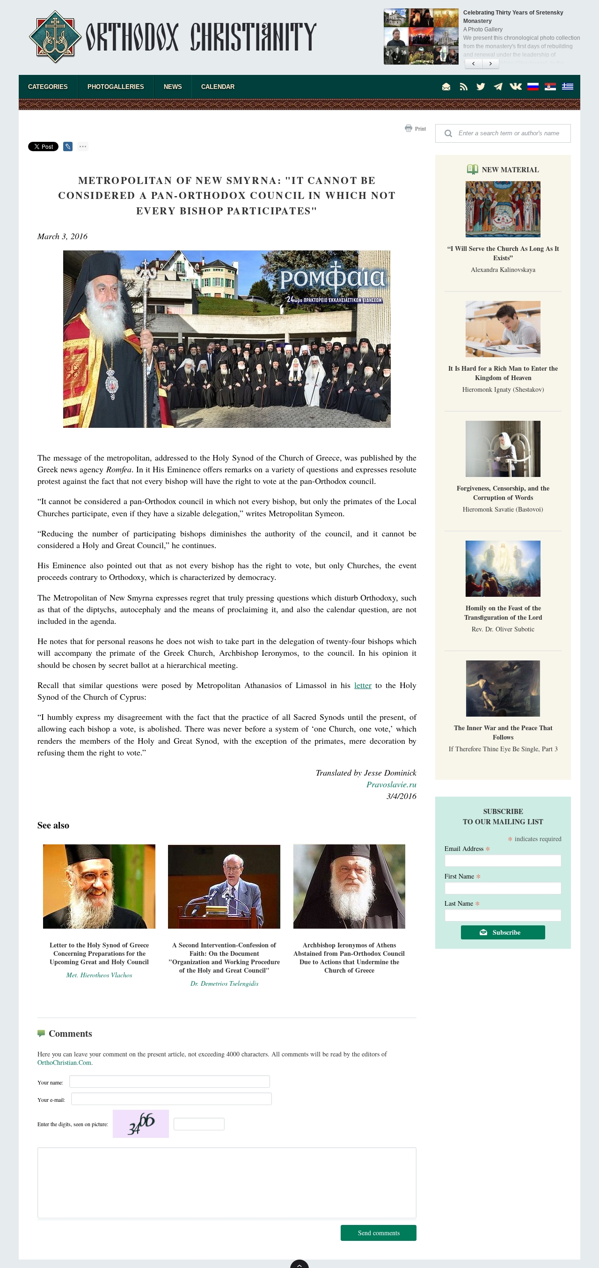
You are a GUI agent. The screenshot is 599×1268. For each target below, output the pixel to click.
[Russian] (533, 87)
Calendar (217, 86)
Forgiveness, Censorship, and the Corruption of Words (503, 492)
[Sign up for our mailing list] (446, 87)
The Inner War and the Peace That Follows (503, 732)
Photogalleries (116, 86)
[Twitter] (481, 87)
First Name (463, 875)
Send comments (379, 1232)
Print (420, 128)
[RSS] (464, 87)
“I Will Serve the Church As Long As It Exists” (503, 253)
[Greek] (568, 87)
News (173, 86)
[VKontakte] (516, 87)
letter (363, 684)
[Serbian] (550, 87)
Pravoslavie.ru (391, 784)
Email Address (467, 848)
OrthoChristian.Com (64, 1062)
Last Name (462, 903)
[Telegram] (498, 87)
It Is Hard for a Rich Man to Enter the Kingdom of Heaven (503, 372)
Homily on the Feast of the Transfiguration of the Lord (503, 612)
